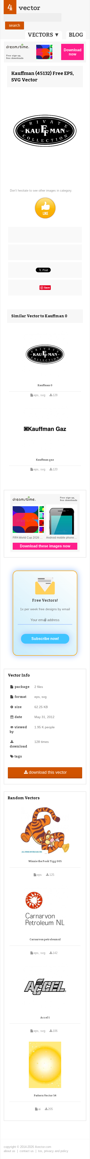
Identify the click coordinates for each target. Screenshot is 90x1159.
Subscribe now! (45, 639)
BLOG (76, 35)
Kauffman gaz (45, 459)
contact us (27, 1151)
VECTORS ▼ (44, 35)
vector (29, 8)
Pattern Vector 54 (45, 1095)
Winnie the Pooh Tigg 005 (45, 861)
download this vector (48, 772)
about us (9, 1151)
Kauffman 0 (45, 385)
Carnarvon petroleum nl (45, 939)
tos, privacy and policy (53, 1151)
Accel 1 (45, 1017)
